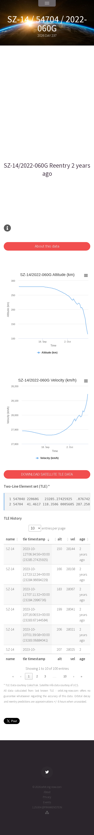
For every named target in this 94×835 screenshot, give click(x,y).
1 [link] (29, 676)
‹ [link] (20, 676)
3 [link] (45, 676)
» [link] (81, 676)
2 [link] (37, 676)
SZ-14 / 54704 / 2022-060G (47, 23)
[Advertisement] (47, 103)
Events (47, 802)
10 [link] (64, 676)
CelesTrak (32, 685)
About (47, 792)
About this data (47, 246)
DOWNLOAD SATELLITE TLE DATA (47, 474)
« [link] (13, 676)
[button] (17, 539)
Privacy (47, 797)
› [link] (73, 676)
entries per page (53, 528)
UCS (75, 685)
